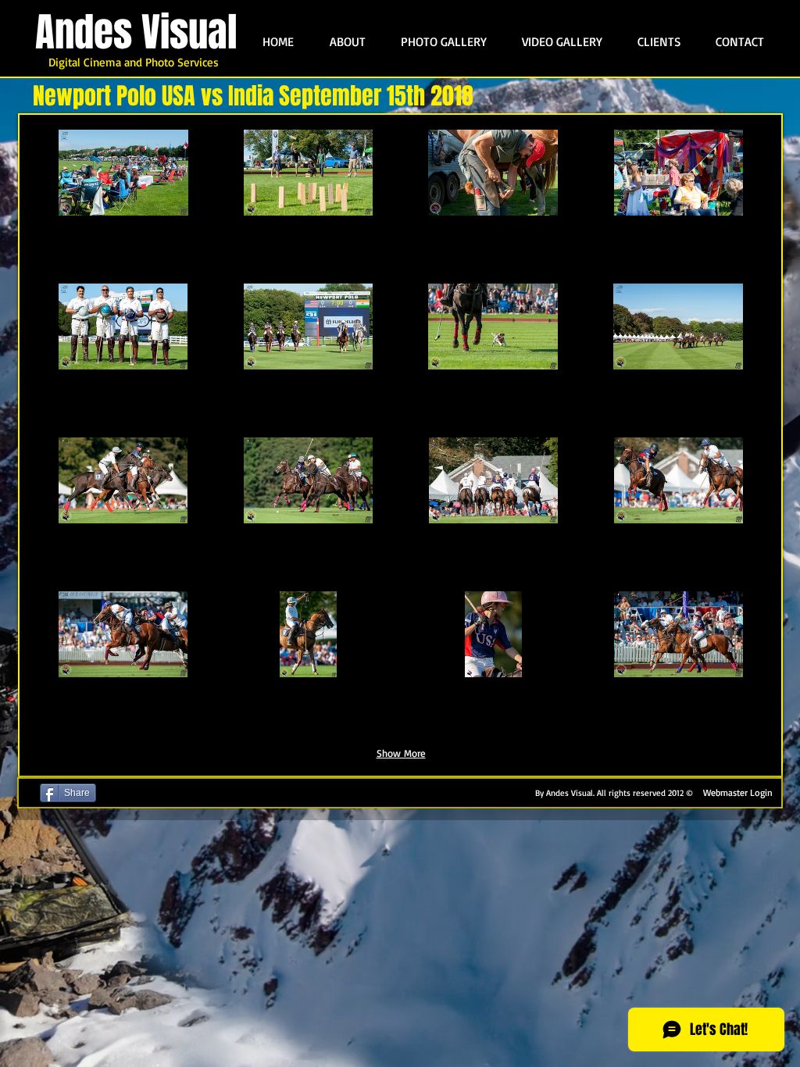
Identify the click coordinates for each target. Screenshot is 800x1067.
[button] (123, 204)
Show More (401, 753)
